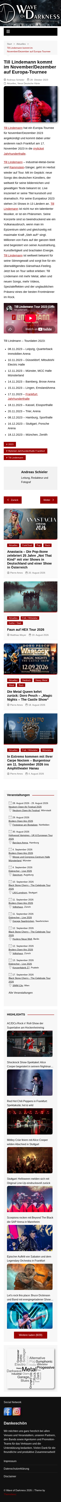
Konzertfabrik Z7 (21, 967)
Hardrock (26, 680)
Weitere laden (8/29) (30, 1335)
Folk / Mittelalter (30, 618)
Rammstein (16, 167)
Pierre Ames (16, 572)
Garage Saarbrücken (23, 921)
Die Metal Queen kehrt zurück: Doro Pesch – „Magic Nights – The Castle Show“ (29, 695)
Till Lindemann (13, 128)
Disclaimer (10, 1476)
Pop (38, 545)
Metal (11, 685)
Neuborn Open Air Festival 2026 (25, 807)
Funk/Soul (27, 545)
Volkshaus (18, 907)
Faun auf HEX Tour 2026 (25, 629)
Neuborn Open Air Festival (26, 810)
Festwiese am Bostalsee (25, 825)
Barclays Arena (20, 842)
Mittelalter (47, 750)
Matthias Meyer (18, 635)
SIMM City (18, 985)
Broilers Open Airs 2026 (21, 821)
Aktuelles (11, 83)
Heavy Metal (41, 680)
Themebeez (10, 1494)
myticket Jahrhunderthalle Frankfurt (26, 451)
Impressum (10, 1461)
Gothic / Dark (15, 623)
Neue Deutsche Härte (29, 83)
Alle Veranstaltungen (21, 992)
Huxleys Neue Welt (22, 939)
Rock (47, 545)
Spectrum (17, 875)
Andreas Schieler (15, 79)
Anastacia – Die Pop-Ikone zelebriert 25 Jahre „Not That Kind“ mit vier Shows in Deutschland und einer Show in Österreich (29, 559)
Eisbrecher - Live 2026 (20, 871)
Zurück (14, 500)
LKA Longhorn (20, 892)
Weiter (46, 500)
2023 (11, 444)
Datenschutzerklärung (16, 1468)
